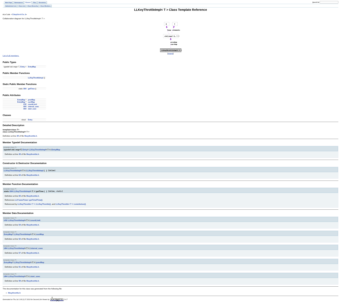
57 (20, 253)
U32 (24, 104)
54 (20, 225)
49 (20, 154)
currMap (31, 102)
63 (20, 175)
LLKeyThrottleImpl (35, 78)
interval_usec (33, 107)
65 (20, 196)
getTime (31, 89)
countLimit (32, 104)
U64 (24, 89)
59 (20, 281)
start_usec (32, 109)
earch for (316, 2)
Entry (22, 67)
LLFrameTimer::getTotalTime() (28, 200)
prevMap (31, 100)
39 (18, 136)
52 (20, 239)
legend (170, 54)
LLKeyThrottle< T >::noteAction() (71, 204)
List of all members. (11, 56)
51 (20, 267)
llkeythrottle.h (19, 14)
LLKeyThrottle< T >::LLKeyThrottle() (34, 204)
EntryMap (32, 67)
